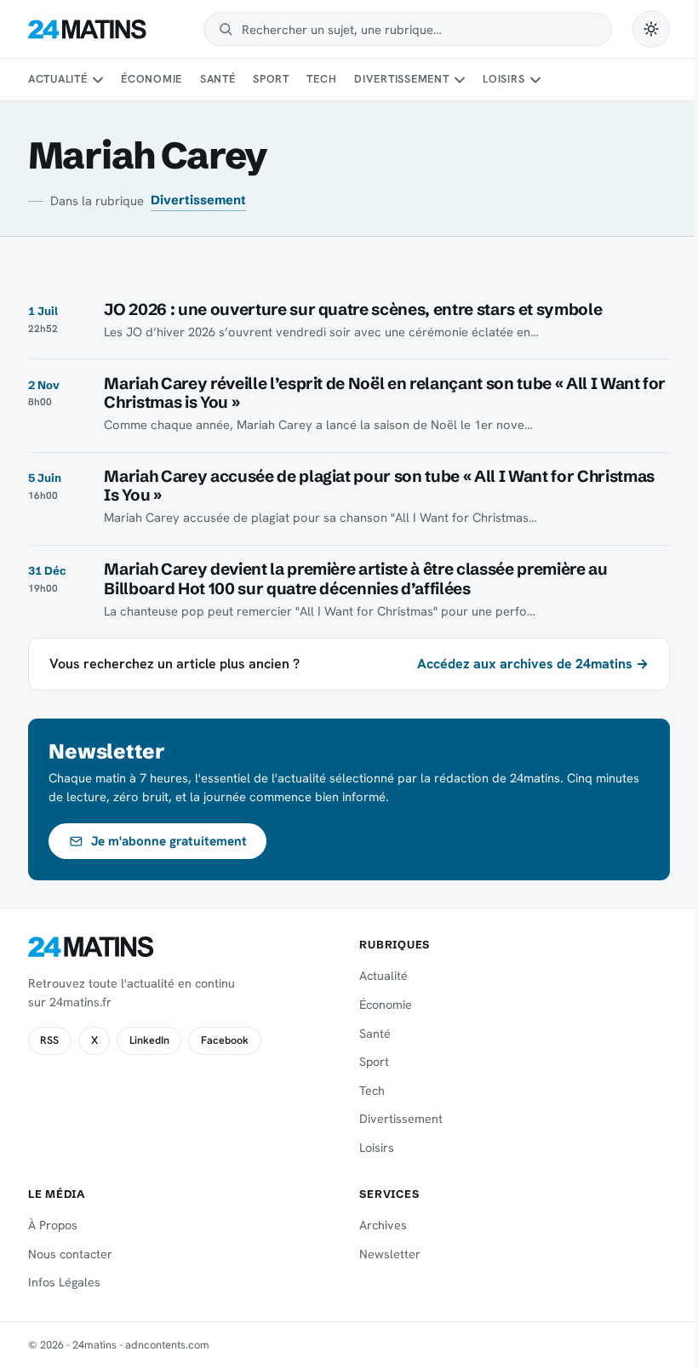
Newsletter (390, 1254)
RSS (49, 1040)
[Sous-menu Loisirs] (535, 80)
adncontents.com (167, 1344)
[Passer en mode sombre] (651, 29)
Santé (218, 79)
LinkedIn (149, 1040)
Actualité (58, 79)
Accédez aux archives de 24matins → (533, 664)
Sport (271, 79)
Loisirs (503, 79)
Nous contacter (70, 1254)
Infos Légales (64, 1282)
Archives (383, 1225)
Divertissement (401, 79)
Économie (151, 79)
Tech (321, 79)
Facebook (225, 1040)
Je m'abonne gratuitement (169, 841)
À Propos (52, 1225)
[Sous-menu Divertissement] (460, 80)
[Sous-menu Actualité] (98, 80)
